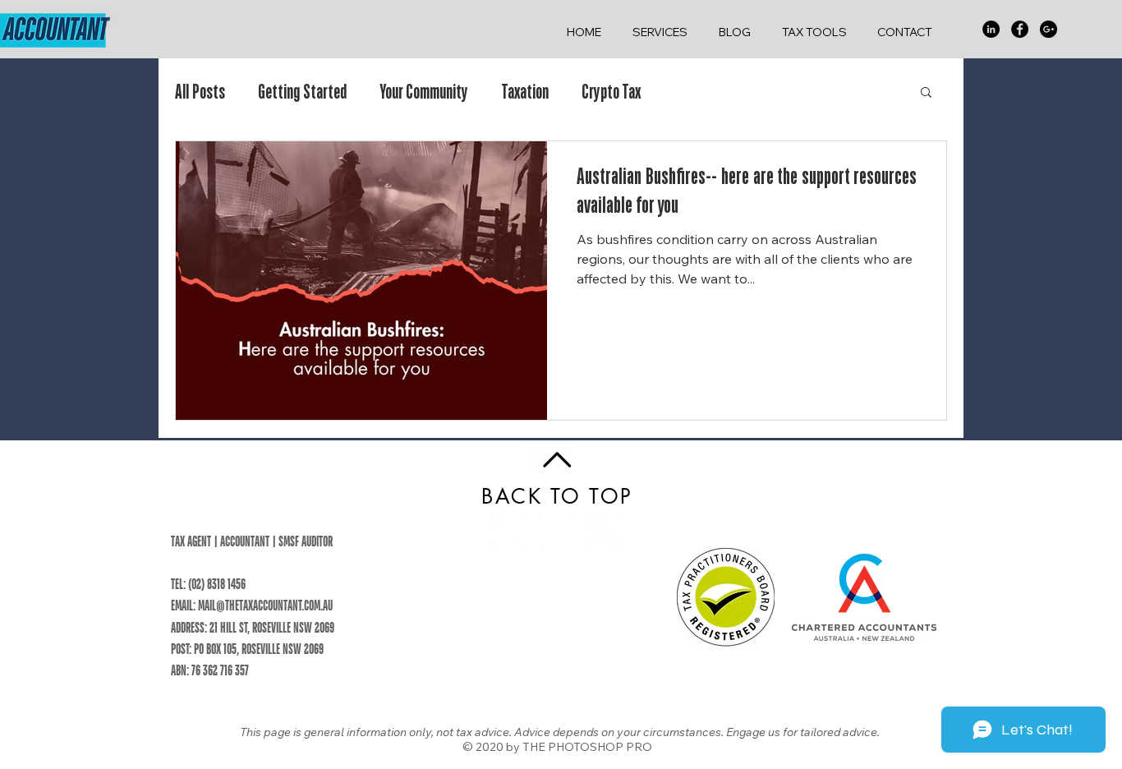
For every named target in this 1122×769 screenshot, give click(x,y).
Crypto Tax (611, 91)
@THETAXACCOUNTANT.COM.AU (274, 605)
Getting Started (302, 91)
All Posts (200, 91)
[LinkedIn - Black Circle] (991, 29)
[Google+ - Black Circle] (1048, 29)
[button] (926, 93)
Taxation (525, 91)
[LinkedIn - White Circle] (604, 531)
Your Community (423, 91)
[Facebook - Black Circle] (1019, 29)
